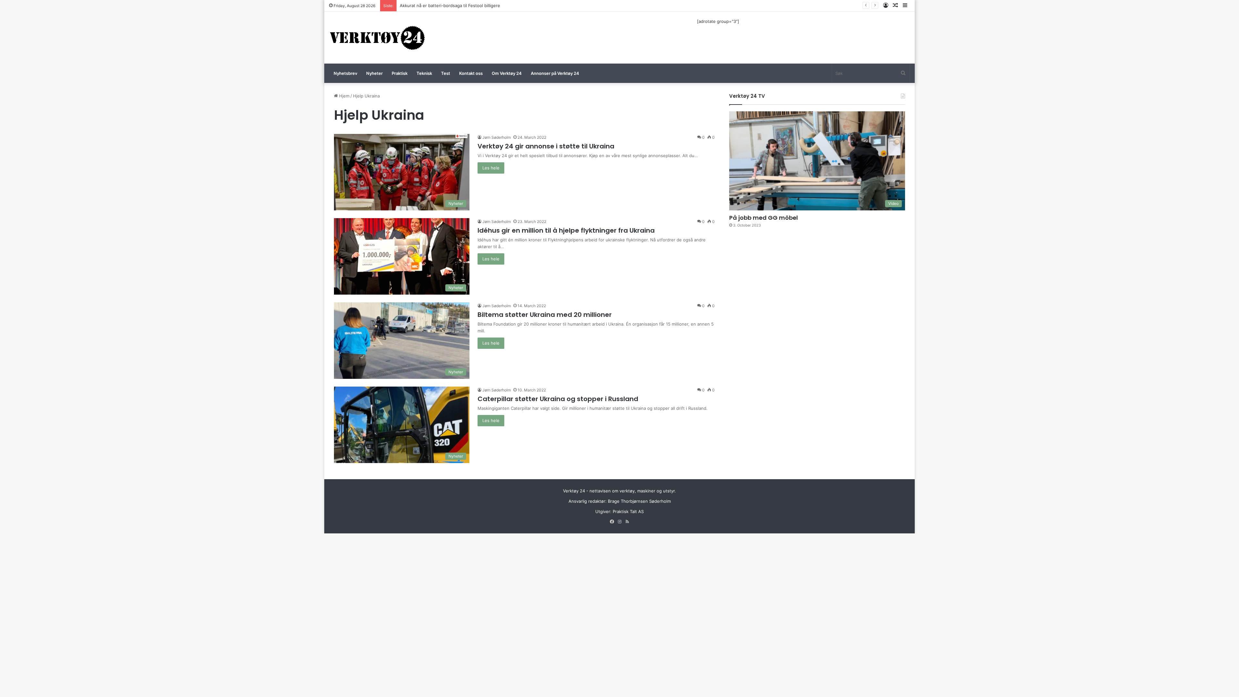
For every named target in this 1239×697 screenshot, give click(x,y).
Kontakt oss (471, 73)
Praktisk (400, 73)
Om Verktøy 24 (507, 73)
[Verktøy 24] (377, 38)
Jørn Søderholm (496, 137)
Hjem (343, 95)
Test (445, 73)
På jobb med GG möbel (763, 218)
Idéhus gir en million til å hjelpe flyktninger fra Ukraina (566, 230)
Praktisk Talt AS (628, 511)
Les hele (490, 167)
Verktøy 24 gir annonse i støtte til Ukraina (546, 146)
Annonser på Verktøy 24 (555, 73)
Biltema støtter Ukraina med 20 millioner (545, 314)
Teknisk (424, 73)
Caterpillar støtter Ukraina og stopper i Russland (558, 398)
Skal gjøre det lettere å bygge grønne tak (441, 5)
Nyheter (374, 73)
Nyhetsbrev (345, 73)
